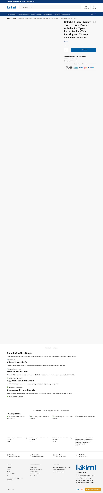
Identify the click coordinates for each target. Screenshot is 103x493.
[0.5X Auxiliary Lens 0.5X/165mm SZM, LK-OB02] (17, 426)
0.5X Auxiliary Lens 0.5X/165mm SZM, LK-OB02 (17, 438)
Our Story (9, 467)
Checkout (94, 8)
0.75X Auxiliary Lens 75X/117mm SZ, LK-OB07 (62, 438)
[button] (93, 14)
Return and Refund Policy (36, 469)
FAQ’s (8, 469)
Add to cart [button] (17, 445)
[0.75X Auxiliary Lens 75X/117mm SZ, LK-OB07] (63, 426)
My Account (86, 8)
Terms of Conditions (35, 473)
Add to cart (83, 49)
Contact (9, 475)
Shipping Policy (34, 471)
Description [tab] (48, 348)
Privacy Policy (33, 467)
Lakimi (12, 489)
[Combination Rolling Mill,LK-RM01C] (95, 22)
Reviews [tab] (55, 348)
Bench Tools (56, 410)
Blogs (8, 471)
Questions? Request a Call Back (92, 489)
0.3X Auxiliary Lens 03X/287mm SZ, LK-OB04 (39, 438)
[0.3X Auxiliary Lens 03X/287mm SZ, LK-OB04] (40, 426)
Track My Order (11, 473)
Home (8, 18)
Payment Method (34, 475)
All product (13, 18)
